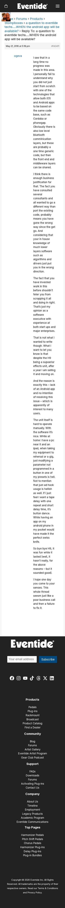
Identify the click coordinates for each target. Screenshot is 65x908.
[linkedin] (52, 678)
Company (32, 794)
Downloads (32, 775)
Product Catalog (32, 723)
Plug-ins (32, 711)
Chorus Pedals (32, 843)
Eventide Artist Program (32, 753)
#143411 (55, 46)
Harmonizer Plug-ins (32, 847)
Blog (32, 741)
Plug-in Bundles (32, 855)
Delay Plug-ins (32, 851)
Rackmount (32, 715)
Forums (21, 19)
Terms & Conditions (48, 888)
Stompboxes (14, 23)
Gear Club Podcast (32, 757)
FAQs (32, 771)
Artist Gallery (33, 749)
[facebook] (13, 678)
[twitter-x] (46, 678)
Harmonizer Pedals (32, 835)
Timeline (32, 805)
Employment (32, 809)
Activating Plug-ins (32, 783)
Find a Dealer (33, 727)
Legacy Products (32, 813)
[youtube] (26, 678)
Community (32, 734)
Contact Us (32, 787)
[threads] (39, 678)
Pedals (33, 707)
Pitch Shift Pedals (32, 839)
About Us (32, 801)
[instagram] (19, 678)
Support (32, 764)
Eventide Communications (32, 821)
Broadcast (32, 719)
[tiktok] (33, 678)
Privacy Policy (34, 892)
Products (36, 19)
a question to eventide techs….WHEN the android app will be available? (32, 27)
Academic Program (32, 817)
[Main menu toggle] (57, 6)
